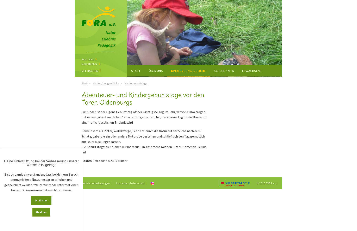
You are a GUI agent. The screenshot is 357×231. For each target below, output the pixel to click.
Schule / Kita (224, 71)
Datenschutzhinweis (56, 190)
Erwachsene (251, 71)
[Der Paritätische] (234, 183)
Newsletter (89, 64)
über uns (156, 71)
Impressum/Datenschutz (130, 183)
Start (135, 71)
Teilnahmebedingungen (95, 183)
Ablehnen (41, 212)
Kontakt (87, 59)
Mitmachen (89, 70)
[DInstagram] (153, 183)
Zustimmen (41, 200)
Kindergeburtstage (136, 83)
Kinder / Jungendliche (188, 71)
